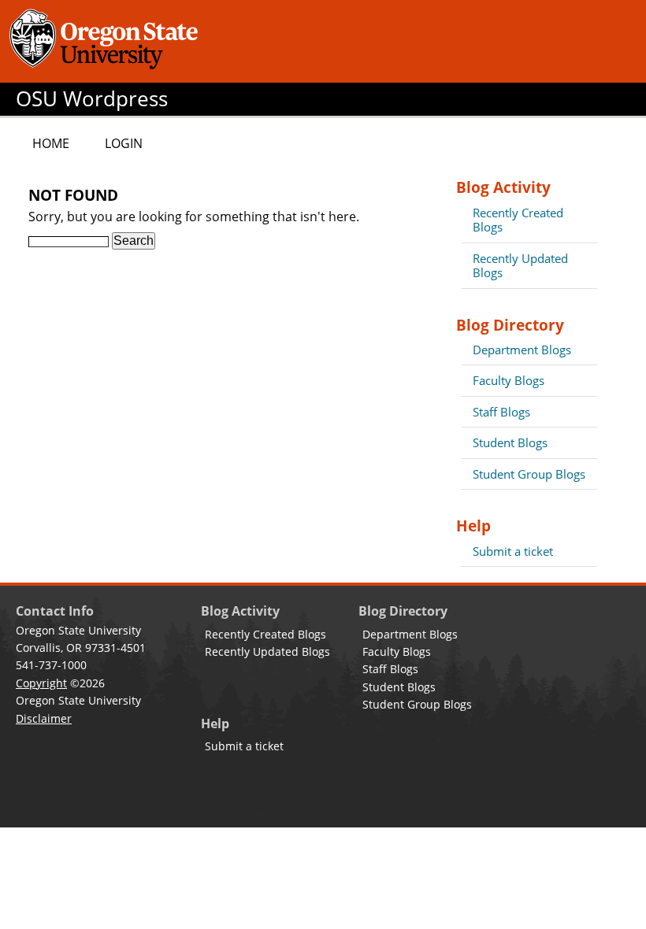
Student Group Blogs (529, 474)
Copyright (41, 682)
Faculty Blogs (508, 380)
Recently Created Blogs (518, 220)
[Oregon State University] (106, 41)
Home (50, 143)
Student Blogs (510, 442)
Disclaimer (44, 718)
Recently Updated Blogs (520, 265)
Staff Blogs (501, 412)
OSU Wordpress (92, 99)
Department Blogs (522, 349)
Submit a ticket (513, 551)
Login (124, 143)
